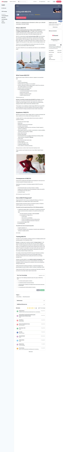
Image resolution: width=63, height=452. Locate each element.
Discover (4, 8)
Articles (17, 5)
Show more (31, 351)
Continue (42, 290)
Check (38, 290)
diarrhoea (31, 137)
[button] (59, 6)
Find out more (55, 27)
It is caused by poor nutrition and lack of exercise (26, 287)
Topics (3, 21)
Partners (3, 22)
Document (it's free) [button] (21, 17)
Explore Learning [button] (12, 1)
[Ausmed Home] (4, 1)
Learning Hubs (4, 19)
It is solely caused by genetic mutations (25, 280)
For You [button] (35, 1)
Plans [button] (48, 1)
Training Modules (5, 15)
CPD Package (4, 11)
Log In (54, 1)
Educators (4, 17)
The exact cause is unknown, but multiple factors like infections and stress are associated (31, 285)
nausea (29, 135)
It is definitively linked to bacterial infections (26, 282)
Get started (59, 1)
